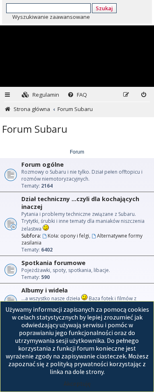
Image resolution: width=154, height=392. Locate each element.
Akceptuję (77, 383)
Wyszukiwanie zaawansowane (51, 16)
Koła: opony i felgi (68, 235)
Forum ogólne (42, 164)
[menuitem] (40, 95)
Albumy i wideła (44, 290)
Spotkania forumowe (53, 263)
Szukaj (104, 8)
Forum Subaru (34, 129)
